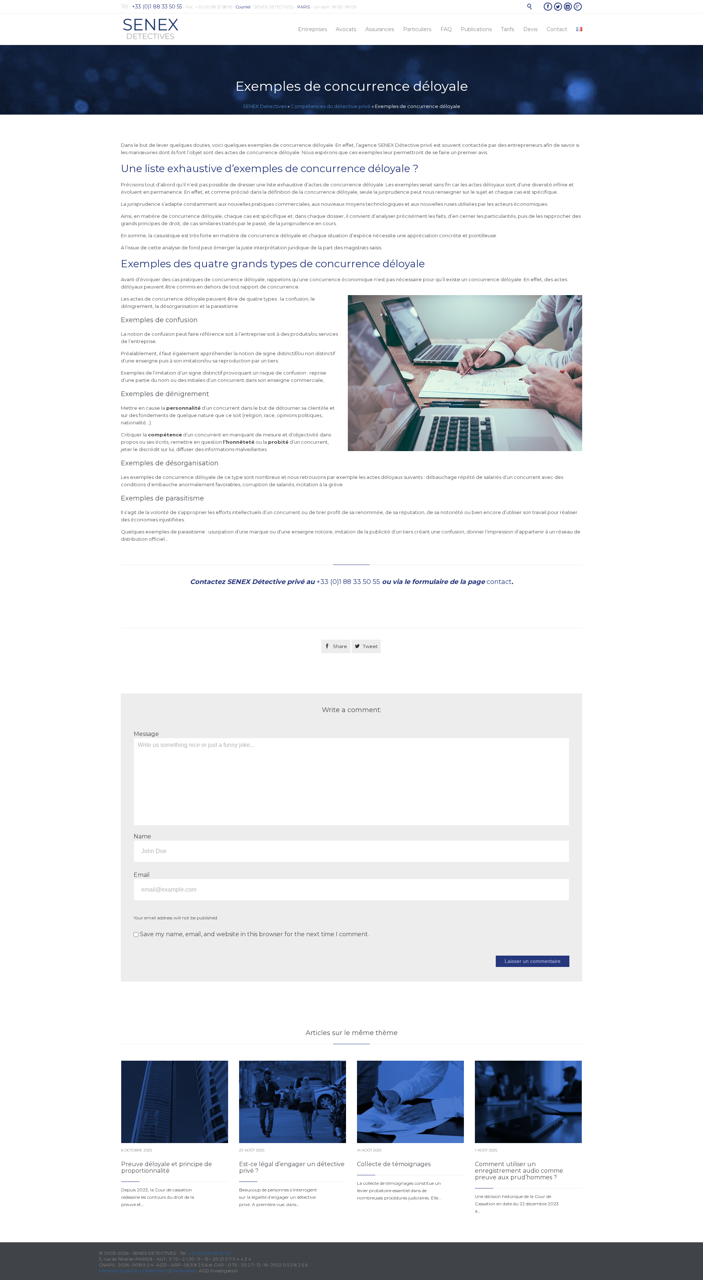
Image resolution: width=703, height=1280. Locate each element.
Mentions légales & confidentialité (133, 1270)
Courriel (243, 7)
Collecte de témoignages (394, 1164)
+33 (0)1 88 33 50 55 (348, 582)
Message (146, 733)
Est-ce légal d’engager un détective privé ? (292, 1167)
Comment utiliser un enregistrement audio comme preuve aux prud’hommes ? (519, 1171)
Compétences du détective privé (331, 106)
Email (142, 874)
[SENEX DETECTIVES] (151, 29)
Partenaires (183, 1270)
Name (142, 836)
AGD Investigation (218, 1270)
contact (499, 582)
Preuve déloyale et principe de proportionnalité (166, 1167)
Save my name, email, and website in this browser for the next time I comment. (253, 934)
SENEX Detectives (264, 106)
